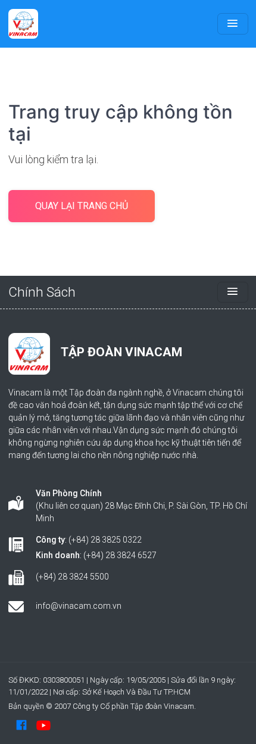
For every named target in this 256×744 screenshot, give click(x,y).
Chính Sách (42, 292)
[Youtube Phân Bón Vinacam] (43, 724)
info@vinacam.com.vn (78, 606)
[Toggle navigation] (232, 24)
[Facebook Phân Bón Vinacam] (21, 724)
